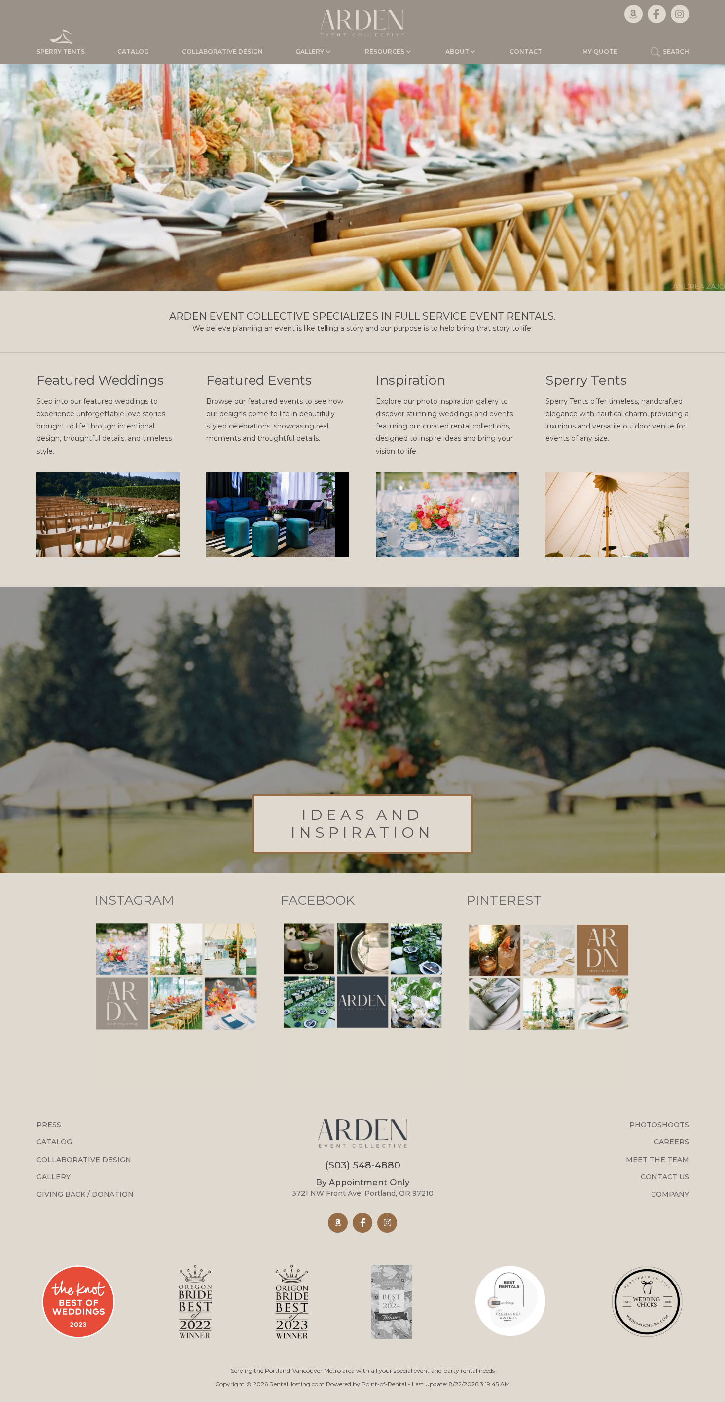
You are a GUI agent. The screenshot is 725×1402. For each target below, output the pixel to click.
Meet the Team (657, 1159)
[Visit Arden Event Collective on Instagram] (387, 1223)
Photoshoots (659, 1124)
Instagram (134, 900)
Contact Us (665, 1176)
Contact (525, 51)
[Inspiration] (447, 515)
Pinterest (504, 900)
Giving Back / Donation (85, 1194)
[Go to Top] (706, 1384)
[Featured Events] (278, 515)
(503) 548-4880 (362, 1165)
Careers (671, 1141)
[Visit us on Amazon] (633, 14)
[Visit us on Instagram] (680, 14)
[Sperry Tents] (617, 515)
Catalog (133, 51)
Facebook (318, 900)
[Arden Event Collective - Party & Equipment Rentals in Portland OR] (362, 1135)
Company (670, 1194)
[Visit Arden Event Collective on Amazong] (338, 1223)
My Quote (599, 51)
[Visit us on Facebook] (657, 14)
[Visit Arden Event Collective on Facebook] (362, 1223)
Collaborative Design (222, 51)
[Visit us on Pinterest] (549, 1082)
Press (48, 1124)
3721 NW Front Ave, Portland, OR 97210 (363, 1187)
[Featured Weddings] (108, 515)
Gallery (53, 1176)
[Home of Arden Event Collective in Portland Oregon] (362, 23)
